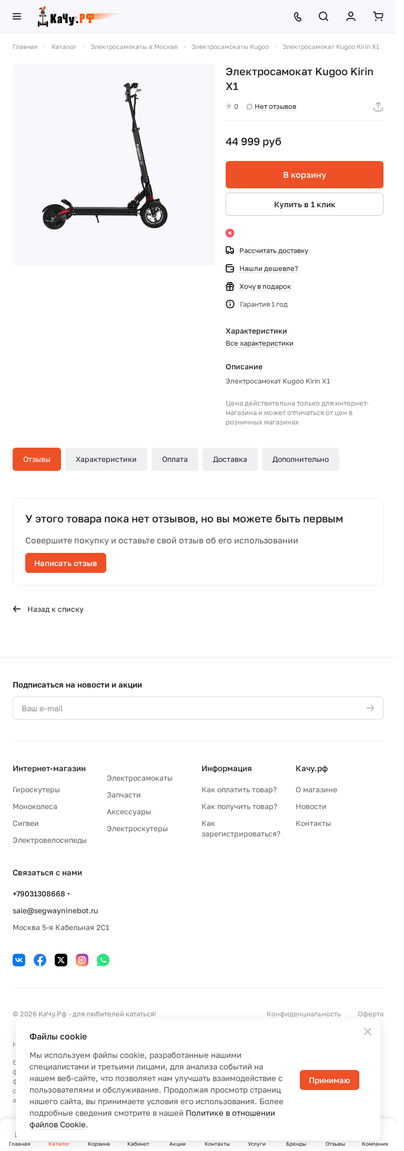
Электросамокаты (140, 777)
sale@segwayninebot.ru (55, 910)
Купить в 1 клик (305, 204)
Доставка (230, 459)
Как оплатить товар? (239, 789)
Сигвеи (26, 823)
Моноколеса (35, 806)
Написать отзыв (65, 563)
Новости (311, 806)
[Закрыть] (367, 1031)
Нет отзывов (275, 106)
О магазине (316, 789)
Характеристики (106, 459)
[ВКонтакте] (19, 960)
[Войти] (351, 16)
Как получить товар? (239, 806)
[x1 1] (114, 165)
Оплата (175, 459)
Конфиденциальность (304, 1013)
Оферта (370, 1013)
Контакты (313, 823)
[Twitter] (61, 960)
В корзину (304, 174)
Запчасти (124, 794)
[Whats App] (103, 960)
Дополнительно (300, 459)
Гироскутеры (36, 789)
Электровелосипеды (50, 839)
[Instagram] (82, 960)
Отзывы (36, 459)
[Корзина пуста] (378, 16)
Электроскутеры (137, 828)
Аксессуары (129, 811)
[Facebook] (40, 960)
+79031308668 (39, 893)
